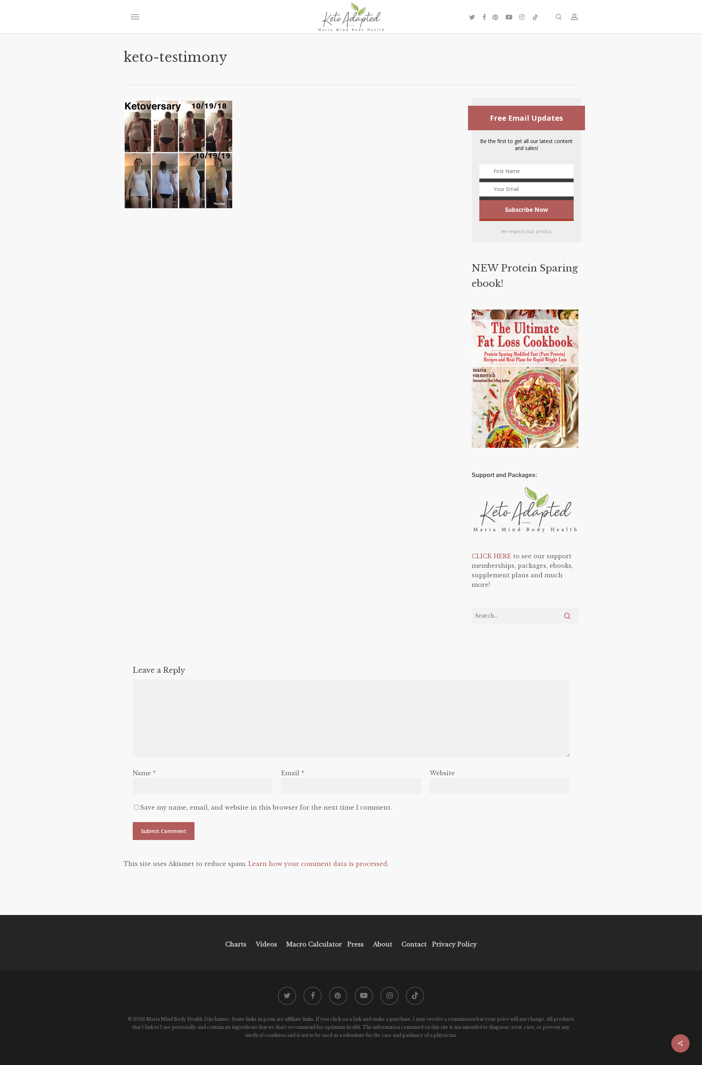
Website (442, 773)
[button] (135, 16)
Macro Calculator (314, 944)
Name (144, 773)
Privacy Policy (453, 944)
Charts (235, 944)
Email (292, 773)
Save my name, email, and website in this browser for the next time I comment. (266, 807)
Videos (266, 944)
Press (355, 944)
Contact (414, 944)
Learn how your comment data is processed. (318, 863)
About (382, 944)
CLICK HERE (491, 556)
